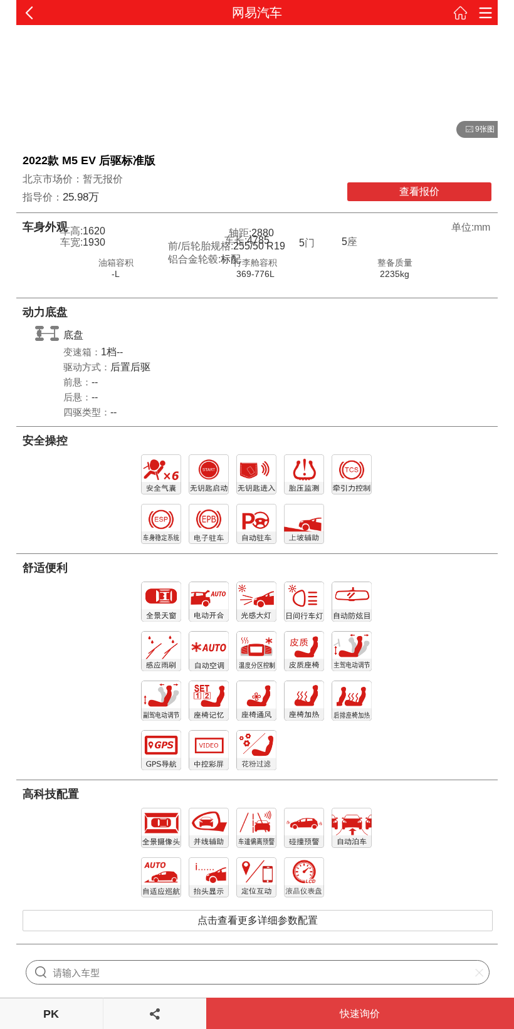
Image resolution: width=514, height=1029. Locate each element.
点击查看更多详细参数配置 (257, 920)
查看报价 (419, 191)
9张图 (475, 130)
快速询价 (360, 1013)
